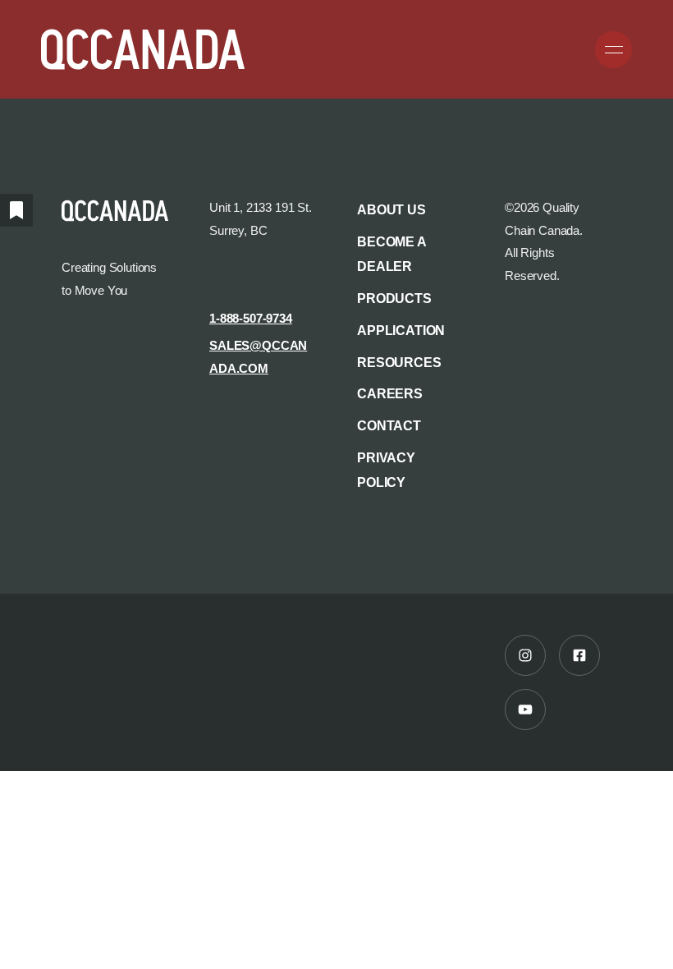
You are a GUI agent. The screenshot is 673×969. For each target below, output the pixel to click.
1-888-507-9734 (250, 318)
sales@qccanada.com (258, 357)
